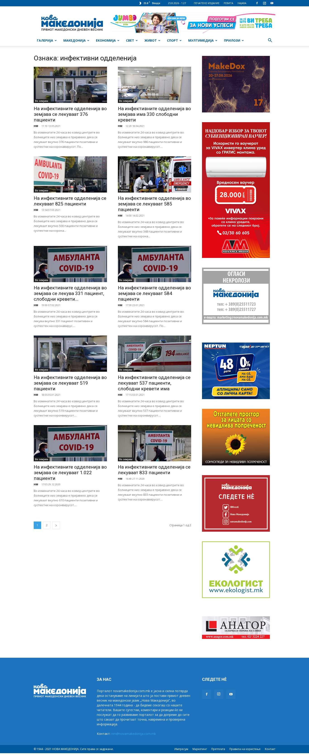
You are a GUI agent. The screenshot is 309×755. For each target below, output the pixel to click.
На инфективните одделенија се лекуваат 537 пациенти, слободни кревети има (154, 383)
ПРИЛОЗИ (232, 40)
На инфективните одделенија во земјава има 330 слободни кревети (154, 114)
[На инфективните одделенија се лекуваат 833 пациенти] (154, 443)
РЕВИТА (228, 3)
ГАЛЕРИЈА (45, 40)
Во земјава (41, 100)
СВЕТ (130, 40)
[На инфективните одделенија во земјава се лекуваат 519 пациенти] (70, 354)
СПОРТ (172, 40)
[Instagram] (264, 3)
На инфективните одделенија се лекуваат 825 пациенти (70, 201)
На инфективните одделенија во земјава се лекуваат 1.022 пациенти (70, 472)
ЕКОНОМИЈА (106, 40)
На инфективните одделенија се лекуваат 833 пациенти (154, 469)
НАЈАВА (242, 3)
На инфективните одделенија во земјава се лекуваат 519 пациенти (70, 383)
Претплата (218, 749)
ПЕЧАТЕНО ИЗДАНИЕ (206, 3)
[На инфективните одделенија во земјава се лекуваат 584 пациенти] (154, 264)
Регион (123, 190)
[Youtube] (272, 3)
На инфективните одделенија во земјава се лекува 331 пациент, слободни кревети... (70, 293)
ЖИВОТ (150, 40)
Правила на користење (245, 749)
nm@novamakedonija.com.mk (133, 733)
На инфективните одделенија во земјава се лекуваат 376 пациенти (70, 114)
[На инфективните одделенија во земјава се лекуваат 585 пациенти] (154, 174)
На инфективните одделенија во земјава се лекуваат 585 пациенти (154, 203)
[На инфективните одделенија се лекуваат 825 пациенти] (70, 174)
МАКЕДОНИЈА (74, 40)
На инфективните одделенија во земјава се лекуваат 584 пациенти (154, 293)
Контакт (270, 749)
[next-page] (56, 525)
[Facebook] (257, 3)
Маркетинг (200, 749)
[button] (269, 41)
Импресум (181, 749)
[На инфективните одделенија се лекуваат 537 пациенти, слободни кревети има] (154, 354)
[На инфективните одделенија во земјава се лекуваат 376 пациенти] (70, 85)
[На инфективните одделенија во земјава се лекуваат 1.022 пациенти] (70, 443)
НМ (36, 126)
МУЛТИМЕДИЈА (201, 40)
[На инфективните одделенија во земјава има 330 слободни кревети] (154, 85)
